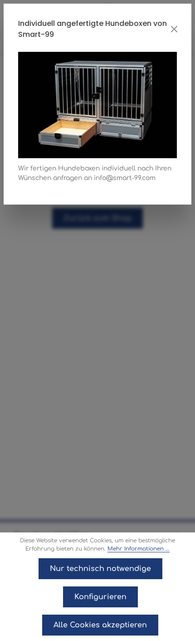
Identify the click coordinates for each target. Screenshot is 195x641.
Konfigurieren (100, 597)
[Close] (174, 29)
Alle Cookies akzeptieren (100, 625)
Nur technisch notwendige (100, 569)
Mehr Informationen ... (138, 549)
